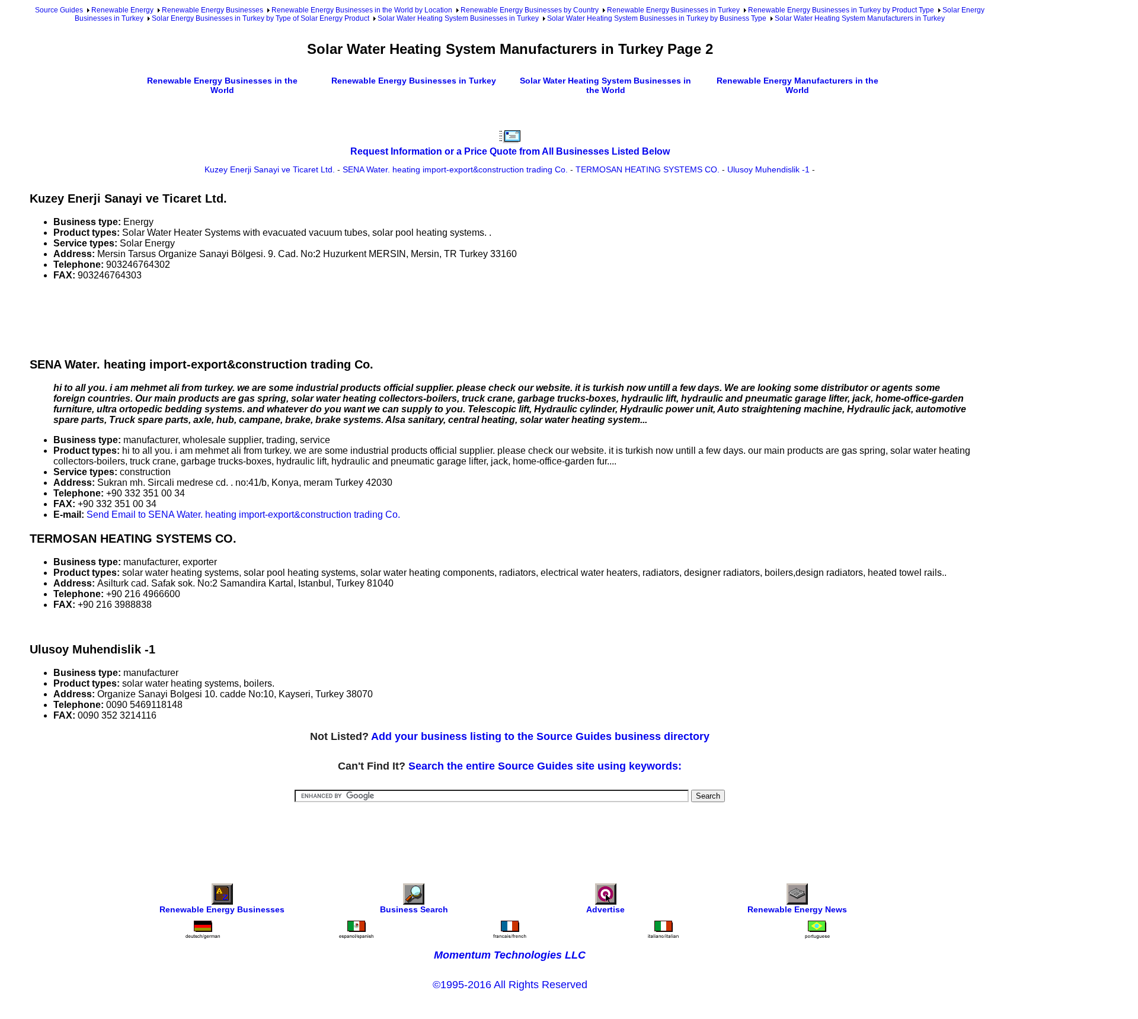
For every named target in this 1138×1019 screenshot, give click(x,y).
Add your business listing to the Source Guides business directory (540, 736)
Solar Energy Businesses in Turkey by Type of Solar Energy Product (260, 18)
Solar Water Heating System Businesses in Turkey (458, 18)
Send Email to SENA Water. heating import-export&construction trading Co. (243, 515)
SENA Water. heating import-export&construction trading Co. (455, 169)
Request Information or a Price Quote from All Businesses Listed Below (510, 151)
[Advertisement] (245, 317)
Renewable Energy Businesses (212, 10)
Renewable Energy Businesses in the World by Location (361, 10)
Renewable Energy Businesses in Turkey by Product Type (841, 10)
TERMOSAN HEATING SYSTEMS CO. (648, 169)
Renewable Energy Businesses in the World (222, 85)
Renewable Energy (122, 10)
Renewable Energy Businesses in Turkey (673, 10)
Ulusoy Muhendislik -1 (768, 169)
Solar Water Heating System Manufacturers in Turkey (860, 18)
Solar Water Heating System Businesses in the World (605, 85)
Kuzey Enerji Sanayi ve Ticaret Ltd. (269, 169)
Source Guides (59, 10)
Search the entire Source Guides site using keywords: (545, 766)
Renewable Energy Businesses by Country (530, 10)
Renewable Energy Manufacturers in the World (797, 85)
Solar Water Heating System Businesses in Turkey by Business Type (656, 18)
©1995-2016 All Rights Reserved (510, 985)
